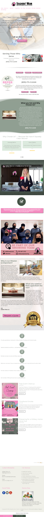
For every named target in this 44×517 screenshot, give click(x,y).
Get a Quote (28, 8)
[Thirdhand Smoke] (10, 415)
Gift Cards (33, 8)
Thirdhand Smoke (26, 401)
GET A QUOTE (6, 515)
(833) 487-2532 (19, 515)
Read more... (22, 393)
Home (2, 8)
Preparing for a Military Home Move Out (31, 420)
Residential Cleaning (26, 471)
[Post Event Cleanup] (10, 398)
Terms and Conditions (33, 509)
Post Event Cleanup (27, 384)
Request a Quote (11, 316)
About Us (6, 8)
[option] (12, 146)
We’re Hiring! (3, 9)
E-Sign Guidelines (37, 72)
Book (23, 27)
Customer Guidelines (34, 125)
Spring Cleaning (25, 474)
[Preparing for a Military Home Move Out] (10, 433)
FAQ (21, 8)
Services (11, 8)
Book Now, (28, 72)
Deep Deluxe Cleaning (27, 473)
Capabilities (17, 8)
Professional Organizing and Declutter (30, 477)
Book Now (38, 8)
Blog (24, 8)
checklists (33, 122)
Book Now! (22, 41)
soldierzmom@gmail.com (7, 480)
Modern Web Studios (24, 513)
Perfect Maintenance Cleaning (28, 476)
